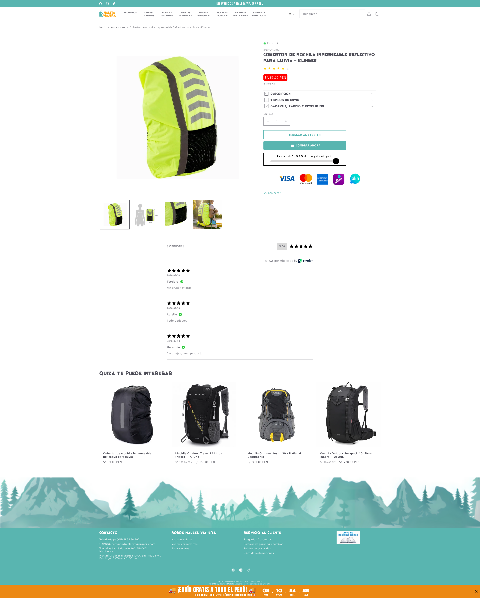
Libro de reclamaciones (259, 553)
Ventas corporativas (184, 544)
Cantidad (268, 113)
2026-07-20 (173, 275)
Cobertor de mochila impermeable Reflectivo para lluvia (127, 455)
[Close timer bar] (476, 591)
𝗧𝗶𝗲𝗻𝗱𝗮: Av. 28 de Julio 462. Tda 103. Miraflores (123, 550)
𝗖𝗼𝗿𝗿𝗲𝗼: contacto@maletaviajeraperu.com (127, 544)
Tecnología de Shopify (259, 583)
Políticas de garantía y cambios (263, 544)
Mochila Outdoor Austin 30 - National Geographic (274, 455)
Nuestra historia (182, 539)
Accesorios (118, 27)
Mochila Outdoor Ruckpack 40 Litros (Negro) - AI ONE (346, 455)
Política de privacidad (257, 548)
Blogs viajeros (180, 548)
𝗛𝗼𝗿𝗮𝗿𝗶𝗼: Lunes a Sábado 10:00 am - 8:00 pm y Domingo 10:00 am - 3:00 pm (130, 557)
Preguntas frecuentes (258, 539)
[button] (291, 14)
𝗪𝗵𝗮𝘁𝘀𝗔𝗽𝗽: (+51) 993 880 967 (119, 539)
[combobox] (332, 14)
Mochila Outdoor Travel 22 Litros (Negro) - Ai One (198, 455)
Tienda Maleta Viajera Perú (234, 583)
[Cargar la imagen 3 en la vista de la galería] (176, 214)
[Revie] (305, 261)
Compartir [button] (274, 193)
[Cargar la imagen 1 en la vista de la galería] (114, 214)
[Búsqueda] (360, 14)
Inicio (102, 27)
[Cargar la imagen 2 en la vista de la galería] (145, 214)
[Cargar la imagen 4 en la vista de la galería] (207, 214)
